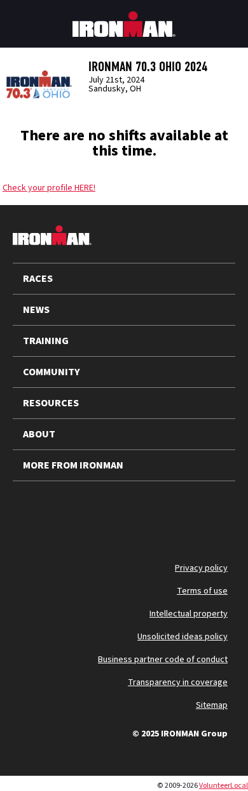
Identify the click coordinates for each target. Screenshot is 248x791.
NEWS (36, 310)
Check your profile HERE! (49, 188)
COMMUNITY (51, 372)
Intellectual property (188, 614)
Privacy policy (201, 568)
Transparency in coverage (178, 682)
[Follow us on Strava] (198, 511)
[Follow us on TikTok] (132, 511)
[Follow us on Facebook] (165, 511)
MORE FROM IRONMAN (73, 465)
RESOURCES (51, 403)
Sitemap (212, 705)
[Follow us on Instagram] (99, 511)
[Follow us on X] (33, 511)
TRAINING (46, 341)
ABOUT (39, 434)
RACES (38, 279)
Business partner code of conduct (163, 659)
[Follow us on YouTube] (66, 511)
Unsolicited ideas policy (182, 636)
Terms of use (202, 591)
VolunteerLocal (223, 785)
